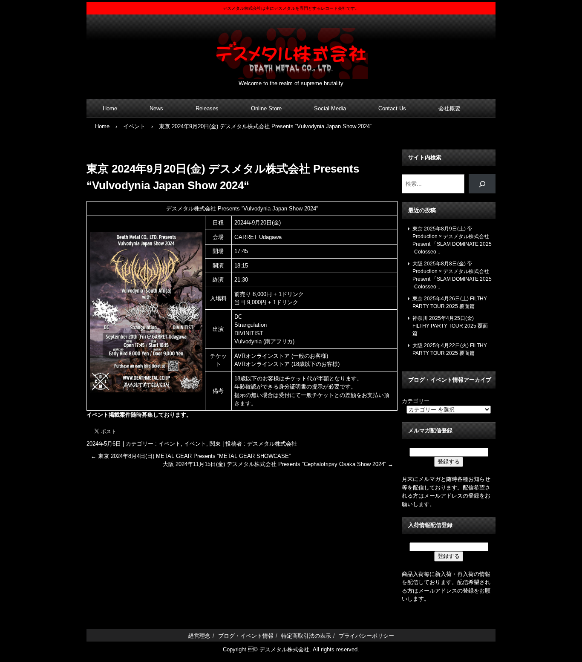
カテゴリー (415, 401)
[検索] (482, 183)
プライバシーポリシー (366, 636)
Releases (207, 108)
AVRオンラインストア (262, 356)
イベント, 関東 (202, 443)
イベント (169, 443)
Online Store (266, 108)
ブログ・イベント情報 (246, 636)
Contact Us (392, 108)
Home (110, 108)
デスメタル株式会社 (291, 48)
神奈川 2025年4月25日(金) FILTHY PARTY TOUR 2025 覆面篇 (450, 326)
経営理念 (199, 636)
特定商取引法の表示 (306, 636)
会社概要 (449, 108)
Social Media (330, 108)
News (156, 108)
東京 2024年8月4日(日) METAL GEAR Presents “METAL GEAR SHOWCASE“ (191, 456)
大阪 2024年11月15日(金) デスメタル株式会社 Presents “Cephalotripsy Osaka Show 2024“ (278, 464)
